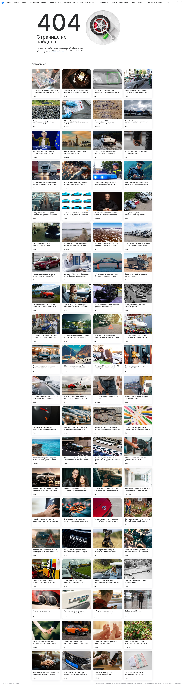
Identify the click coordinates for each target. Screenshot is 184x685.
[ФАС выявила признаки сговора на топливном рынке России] (76, 175)
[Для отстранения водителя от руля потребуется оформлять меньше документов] (138, 175)
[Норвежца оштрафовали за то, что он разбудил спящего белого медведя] (76, 237)
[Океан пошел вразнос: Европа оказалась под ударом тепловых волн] (46, 451)
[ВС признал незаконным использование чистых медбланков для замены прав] (138, 665)
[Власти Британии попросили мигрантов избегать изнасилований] (76, 145)
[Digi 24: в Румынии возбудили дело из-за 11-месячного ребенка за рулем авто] (76, 298)
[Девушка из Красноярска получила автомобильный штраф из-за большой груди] (107, 83)
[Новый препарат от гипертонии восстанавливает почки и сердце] (46, 512)
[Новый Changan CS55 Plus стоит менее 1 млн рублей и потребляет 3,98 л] (46, 482)
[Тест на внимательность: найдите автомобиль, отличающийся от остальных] (76, 206)
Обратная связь (138, 683)
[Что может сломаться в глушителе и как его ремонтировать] (46, 604)
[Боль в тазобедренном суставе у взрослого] (107, 390)
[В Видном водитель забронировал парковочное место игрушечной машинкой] (138, 206)
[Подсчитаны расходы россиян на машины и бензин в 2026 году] (138, 543)
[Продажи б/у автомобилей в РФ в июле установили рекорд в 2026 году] (107, 359)
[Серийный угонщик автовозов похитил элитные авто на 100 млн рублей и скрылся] (138, 114)
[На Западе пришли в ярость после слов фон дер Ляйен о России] (46, 145)
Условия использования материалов (122, 683)
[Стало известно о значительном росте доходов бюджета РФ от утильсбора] (138, 237)
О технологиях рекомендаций (153, 683)
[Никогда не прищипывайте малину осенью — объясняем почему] (138, 635)
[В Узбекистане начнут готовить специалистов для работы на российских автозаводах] (46, 328)
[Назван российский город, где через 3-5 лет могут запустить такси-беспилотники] (76, 390)
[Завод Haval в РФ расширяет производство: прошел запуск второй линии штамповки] (76, 543)
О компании (10, 683)
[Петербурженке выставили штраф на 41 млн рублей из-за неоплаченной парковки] (138, 83)
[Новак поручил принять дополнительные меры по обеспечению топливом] (76, 573)
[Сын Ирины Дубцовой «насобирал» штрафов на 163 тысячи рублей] (46, 237)
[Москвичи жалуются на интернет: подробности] (107, 665)
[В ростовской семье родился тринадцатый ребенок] (107, 635)
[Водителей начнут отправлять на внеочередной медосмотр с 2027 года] (46, 83)
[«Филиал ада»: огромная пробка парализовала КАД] (138, 390)
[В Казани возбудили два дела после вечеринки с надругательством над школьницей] (138, 145)
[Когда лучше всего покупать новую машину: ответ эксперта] (46, 206)
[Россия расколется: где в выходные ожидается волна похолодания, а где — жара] (107, 543)
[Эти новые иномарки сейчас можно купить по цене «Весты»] (76, 665)
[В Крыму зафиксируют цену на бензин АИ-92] (138, 359)
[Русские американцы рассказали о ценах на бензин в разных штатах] (76, 328)
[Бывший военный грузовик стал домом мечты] (138, 267)
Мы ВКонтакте (100, 683)
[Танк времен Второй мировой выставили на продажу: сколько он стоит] (107, 420)
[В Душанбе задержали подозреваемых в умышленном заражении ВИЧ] (76, 114)
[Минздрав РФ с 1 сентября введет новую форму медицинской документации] (76, 267)
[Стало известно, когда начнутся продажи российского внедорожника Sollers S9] (107, 298)
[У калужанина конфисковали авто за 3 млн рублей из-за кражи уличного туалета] (107, 145)
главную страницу (57, 52)
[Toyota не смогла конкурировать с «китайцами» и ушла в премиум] (107, 512)
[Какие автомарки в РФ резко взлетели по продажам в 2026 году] (46, 298)
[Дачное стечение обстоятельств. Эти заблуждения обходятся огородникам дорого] (138, 512)
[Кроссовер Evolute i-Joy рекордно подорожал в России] (76, 635)
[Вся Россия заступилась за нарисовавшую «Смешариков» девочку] (138, 420)
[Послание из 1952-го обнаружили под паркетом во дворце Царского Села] (107, 114)
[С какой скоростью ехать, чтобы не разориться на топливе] (46, 390)
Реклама (18, 683)
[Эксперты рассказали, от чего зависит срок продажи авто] (76, 420)
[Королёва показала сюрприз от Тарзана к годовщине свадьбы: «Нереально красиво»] (76, 482)
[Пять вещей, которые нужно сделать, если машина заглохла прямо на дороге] (107, 328)
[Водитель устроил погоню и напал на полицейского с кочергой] (107, 175)
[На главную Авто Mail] (7, 2)
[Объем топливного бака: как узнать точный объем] (138, 451)
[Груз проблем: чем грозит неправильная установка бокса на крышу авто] (107, 573)
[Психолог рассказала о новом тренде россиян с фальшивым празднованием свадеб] (46, 635)
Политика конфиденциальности (172, 683)
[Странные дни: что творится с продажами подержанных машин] (107, 451)
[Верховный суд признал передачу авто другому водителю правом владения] (76, 83)
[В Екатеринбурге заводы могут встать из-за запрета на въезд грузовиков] (46, 175)
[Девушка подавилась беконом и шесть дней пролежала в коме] (138, 482)
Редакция (108, 683)
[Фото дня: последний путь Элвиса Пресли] (138, 298)
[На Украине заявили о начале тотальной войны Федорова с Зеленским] (107, 206)
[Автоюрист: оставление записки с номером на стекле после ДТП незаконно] (46, 543)
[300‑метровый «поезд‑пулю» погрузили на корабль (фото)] (138, 328)
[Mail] (3, 2)
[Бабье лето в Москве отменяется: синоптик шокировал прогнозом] (138, 604)
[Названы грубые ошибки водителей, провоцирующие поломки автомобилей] (46, 420)
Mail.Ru (4, 683)
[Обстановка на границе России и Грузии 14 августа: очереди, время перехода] (76, 359)
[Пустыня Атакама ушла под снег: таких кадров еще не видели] (107, 237)
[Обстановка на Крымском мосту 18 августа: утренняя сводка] (107, 267)
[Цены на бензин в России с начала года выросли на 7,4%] (46, 573)
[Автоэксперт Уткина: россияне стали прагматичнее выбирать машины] (107, 482)
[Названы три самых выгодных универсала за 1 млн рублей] (46, 267)
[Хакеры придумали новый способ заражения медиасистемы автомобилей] (46, 665)
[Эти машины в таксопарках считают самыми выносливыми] (76, 512)
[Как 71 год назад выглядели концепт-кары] (138, 573)
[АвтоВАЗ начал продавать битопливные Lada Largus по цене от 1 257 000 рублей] (76, 604)
